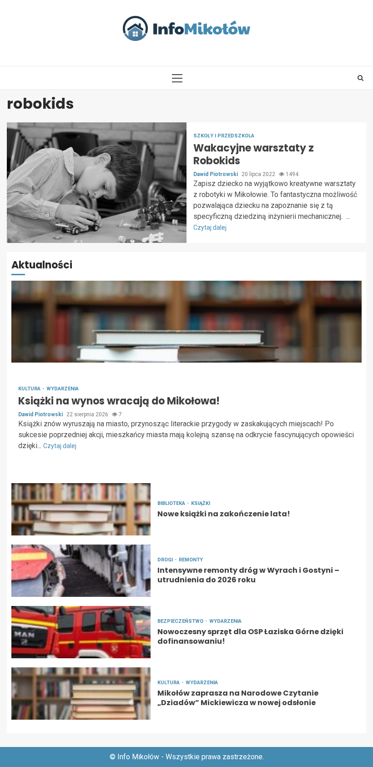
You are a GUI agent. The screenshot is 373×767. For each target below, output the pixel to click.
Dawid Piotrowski (216, 174)
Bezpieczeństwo (181, 621)
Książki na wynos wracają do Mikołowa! (186, 322)
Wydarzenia (62, 388)
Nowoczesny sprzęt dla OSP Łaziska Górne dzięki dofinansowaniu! (81, 632)
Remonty (191, 559)
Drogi (165, 559)
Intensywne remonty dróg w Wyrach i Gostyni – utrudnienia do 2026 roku (81, 571)
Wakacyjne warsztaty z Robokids (96, 182)
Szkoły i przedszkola (223, 135)
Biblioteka (171, 503)
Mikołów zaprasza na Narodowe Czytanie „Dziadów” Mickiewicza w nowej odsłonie (81, 693)
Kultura (30, 388)
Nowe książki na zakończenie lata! (81, 509)
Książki (200, 503)
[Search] (360, 77)
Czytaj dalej (210, 227)
